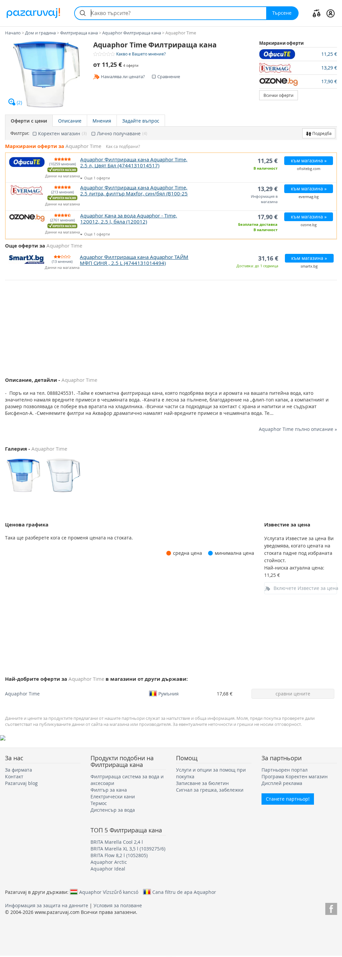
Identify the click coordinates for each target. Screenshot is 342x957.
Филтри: (19, 133)
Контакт (14, 776)
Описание (69, 121)
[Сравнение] (316, 13)
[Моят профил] (330, 13)
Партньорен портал (285, 770)
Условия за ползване (118, 905)
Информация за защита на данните (46, 905)
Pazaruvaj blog (21, 783)
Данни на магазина (62, 176)
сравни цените (293, 693)
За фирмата (18, 770)
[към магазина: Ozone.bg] (278, 81)
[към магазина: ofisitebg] (278, 54)
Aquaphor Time (22, 693)
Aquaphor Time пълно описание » (298, 429)
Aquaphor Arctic (109, 862)
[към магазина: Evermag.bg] (278, 68)
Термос (99, 803)
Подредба (321, 133)
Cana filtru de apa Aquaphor (184, 892)
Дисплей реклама (282, 783)
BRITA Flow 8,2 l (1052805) (119, 855)
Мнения (102, 121)
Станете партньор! (288, 799)
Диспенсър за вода (113, 810)
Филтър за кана (109, 790)
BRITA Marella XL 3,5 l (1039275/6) (128, 848)
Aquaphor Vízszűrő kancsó (108, 892)
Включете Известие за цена (305, 588)
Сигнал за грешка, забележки (209, 790)
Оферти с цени (29, 121)
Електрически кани (113, 796)
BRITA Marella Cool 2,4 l (117, 842)
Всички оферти (279, 95)
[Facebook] (331, 908)
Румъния (168, 693)
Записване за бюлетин (202, 783)
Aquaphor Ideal (108, 868)
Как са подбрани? (123, 146)
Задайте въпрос (140, 121)
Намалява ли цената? (123, 76)
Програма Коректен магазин (295, 776)
